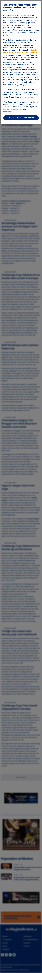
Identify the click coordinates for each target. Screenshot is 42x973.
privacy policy (27, 97)
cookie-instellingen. (11, 109)
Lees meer (7, 112)
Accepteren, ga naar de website (21, 117)
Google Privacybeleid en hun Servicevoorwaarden (20, 51)
